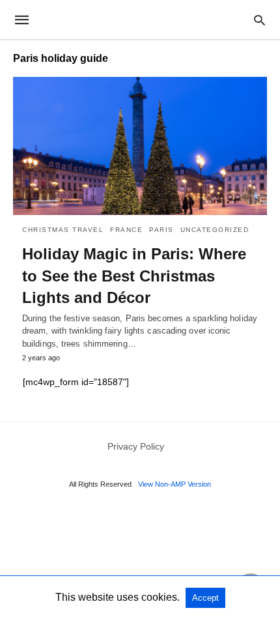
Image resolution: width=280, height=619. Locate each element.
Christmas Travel (63, 229)
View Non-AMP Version (174, 484)
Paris (161, 229)
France (126, 229)
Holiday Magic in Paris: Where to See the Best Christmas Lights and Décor (134, 275)
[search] (259, 19)
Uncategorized (214, 229)
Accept (205, 598)
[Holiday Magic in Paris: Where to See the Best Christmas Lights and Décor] (140, 146)
